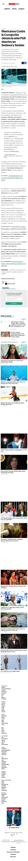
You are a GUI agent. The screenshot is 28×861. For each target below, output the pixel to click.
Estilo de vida (3, 733)
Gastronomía (3, 794)
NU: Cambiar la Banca (14, 827)
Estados (2, 708)
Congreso (3, 706)
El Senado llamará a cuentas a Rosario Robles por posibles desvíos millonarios (13, 263)
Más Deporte (3, 787)
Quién (3, 714)
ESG (2, 696)
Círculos (3, 718)
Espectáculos (3, 716)
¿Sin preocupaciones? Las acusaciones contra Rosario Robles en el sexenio (12, 178)
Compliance (13, 849)
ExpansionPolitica (17, 834)
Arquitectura (3, 753)
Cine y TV (3, 741)
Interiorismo (3, 754)
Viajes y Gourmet (4, 723)
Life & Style (4, 736)
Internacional (3, 691)
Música (2, 743)
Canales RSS (13, 854)
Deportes (3, 740)
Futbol (2, 781)
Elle (2, 727)
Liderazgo (3, 774)
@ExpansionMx (11, 283)
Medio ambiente (4, 758)
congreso (21, 9)
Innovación (3, 766)
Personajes (3, 798)
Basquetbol (3, 785)
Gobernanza (3, 761)
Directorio (13, 856)
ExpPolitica (11, 834)
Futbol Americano (4, 784)
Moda (2, 720)
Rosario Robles (6, 272)
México (3, 29)
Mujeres (3, 697)
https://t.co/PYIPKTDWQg (11, 151)
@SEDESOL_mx (12, 136)
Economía (3, 690)
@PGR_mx (7, 134)
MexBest (3, 793)
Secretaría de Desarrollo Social (17, 270)
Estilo (2, 737)
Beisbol (2, 783)
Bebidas (3, 795)
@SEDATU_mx (8, 139)
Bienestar (3, 800)
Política (3, 701)
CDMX (2, 707)
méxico (14, 9)
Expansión (4, 686)
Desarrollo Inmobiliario (5, 750)
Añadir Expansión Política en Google (10, 66)
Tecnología (3, 693)
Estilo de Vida (4, 801)
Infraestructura (4, 751)
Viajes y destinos (4, 797)
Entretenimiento (4, 738)
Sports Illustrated (6, 780)
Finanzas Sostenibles (5, 764)
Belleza (2, 721)
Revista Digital (4, 790)
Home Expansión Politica (6, 688)
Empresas (3, 687)
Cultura (2, 724)
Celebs (2, 731)
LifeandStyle (3, 698)
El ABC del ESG (4, 767)
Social (2, 760)
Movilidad (3, 763)
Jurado (2, 803)
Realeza (3, 717)
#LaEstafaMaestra (9, 149)
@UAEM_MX (19, 139)
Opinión (3, 710)
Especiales (3, 777)
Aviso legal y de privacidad (13, 852)
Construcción (4, 748)
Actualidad (3, 773)
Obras (2, 694)
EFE (6, 282)
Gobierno (3, 703)
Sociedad (3, 711)
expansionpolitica (14, 834)
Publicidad (13, 847)
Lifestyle (3, 788)
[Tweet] (23, 63)
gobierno (7, 9)
